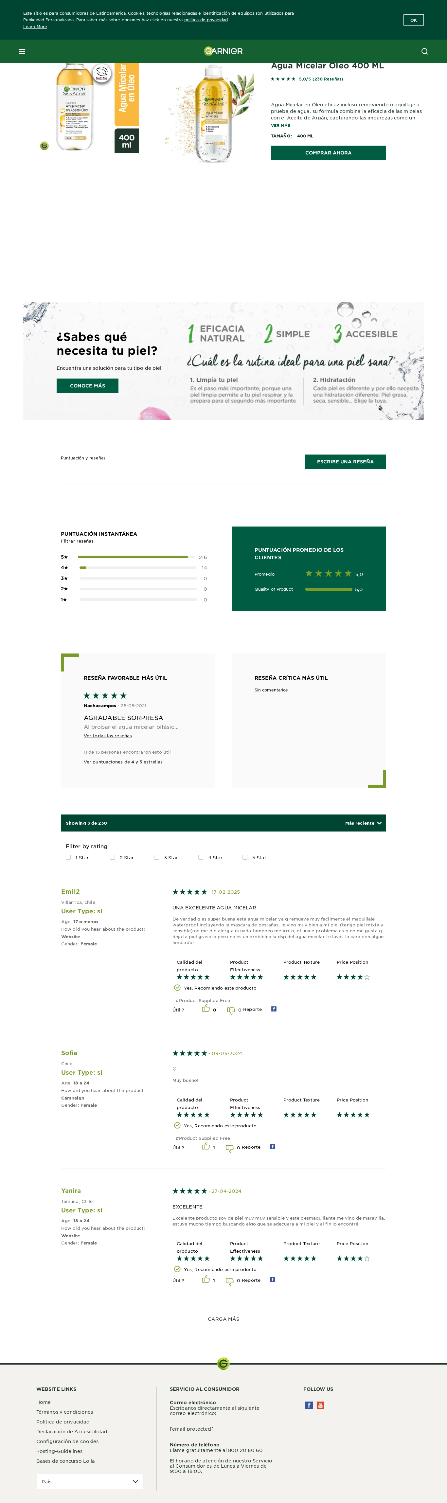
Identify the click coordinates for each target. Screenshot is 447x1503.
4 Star (215, 857)
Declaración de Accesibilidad (71, 1431)
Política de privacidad (63, 1421)
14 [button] (134, 567)
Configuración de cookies (67, 1441)
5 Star (259, 857)
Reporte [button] (252, 1009)
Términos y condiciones (64, 1412)
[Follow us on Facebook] (309, 1405)
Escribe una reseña (345, 461)
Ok (413, 20)
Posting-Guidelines (59, 1451)
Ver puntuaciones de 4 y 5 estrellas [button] (123, 761)
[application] (90, 1482)
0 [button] (134, 578)
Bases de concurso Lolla (65, 1461)
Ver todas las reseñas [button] (108, 735)
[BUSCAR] (425, 51)
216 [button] (134, 557)
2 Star (127, 857)
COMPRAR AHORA (328, 152)
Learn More (35, 26)
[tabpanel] (164, 210)
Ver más (280, 125)
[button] (363, 823)
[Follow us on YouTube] (320, 1405)
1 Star (82, 857)
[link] (346, 80)
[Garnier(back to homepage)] (223, 51)
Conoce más (87, 385)
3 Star (171, 857)
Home (43, 1402)
